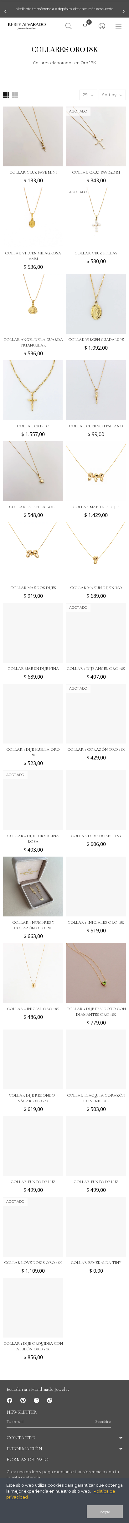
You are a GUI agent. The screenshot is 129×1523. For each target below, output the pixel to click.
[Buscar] (68, 26)
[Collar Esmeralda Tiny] (96, 1227)
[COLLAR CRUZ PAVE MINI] (33, 136)
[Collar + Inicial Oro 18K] (33, 973)
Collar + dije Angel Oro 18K (96, 668)
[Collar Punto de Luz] (33, 1146)
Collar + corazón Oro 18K (96, 749)
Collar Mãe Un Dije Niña (33, 668)
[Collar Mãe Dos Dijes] (33, 552)
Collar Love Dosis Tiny (96, 835)
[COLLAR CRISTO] (33, 390)
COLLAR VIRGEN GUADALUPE (96, 339)
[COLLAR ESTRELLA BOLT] (33, 471)
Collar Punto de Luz (33, 1181)
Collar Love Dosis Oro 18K (33, 1262)
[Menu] (118, 26)
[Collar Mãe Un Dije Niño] (96, 552)
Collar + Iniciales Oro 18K (96, 922)
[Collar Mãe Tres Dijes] (96, 471)
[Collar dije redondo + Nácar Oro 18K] (33, 1059)
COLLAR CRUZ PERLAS (96, 253)
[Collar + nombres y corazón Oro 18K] (33, 886)
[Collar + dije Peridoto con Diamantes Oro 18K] (96, 973)
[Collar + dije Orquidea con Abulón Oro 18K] (33, 1308)
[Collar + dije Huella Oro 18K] (33, 713)
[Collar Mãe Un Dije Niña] (33, 633)
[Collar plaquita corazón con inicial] (96, 1059)
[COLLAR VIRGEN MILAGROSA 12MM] (33, 217)
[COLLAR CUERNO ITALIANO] (96, 390)
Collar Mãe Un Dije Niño (96, 587)
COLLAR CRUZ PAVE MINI (33, 172)
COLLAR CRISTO (33, 426)
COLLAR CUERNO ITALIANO (96, 426)
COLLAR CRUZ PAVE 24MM (96, 172)
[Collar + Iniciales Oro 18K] (96, 886)
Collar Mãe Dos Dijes (33, 587)
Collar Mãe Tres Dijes (96, 506)
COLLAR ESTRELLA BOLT (33, 506)
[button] (5, 11)
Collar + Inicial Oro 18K (33, 1008)
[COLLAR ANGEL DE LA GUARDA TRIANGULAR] (33, 304)
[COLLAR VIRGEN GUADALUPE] (96, 304)
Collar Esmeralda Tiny (96, 1262)
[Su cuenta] (102, 26)
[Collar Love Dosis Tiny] (96, 800)
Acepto (105, 1512)
